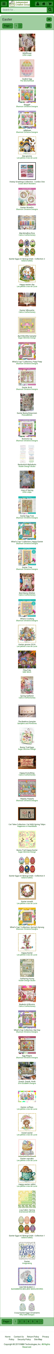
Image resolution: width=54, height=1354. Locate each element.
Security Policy (24, 1339)
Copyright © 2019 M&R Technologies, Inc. (22, 1344)
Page (7, 25)
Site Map (38, 1339)
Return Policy (33, 1337)
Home (8, 1337)
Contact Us (19, 1337)
